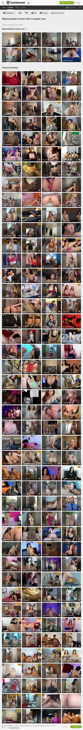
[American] (20, 13)
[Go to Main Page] (16, 2)
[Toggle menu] (3, 2)
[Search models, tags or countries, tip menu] (80, 7)
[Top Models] (28, 2)
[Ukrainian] (26, 13)
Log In (78, 3)
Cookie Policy (14, 728)
